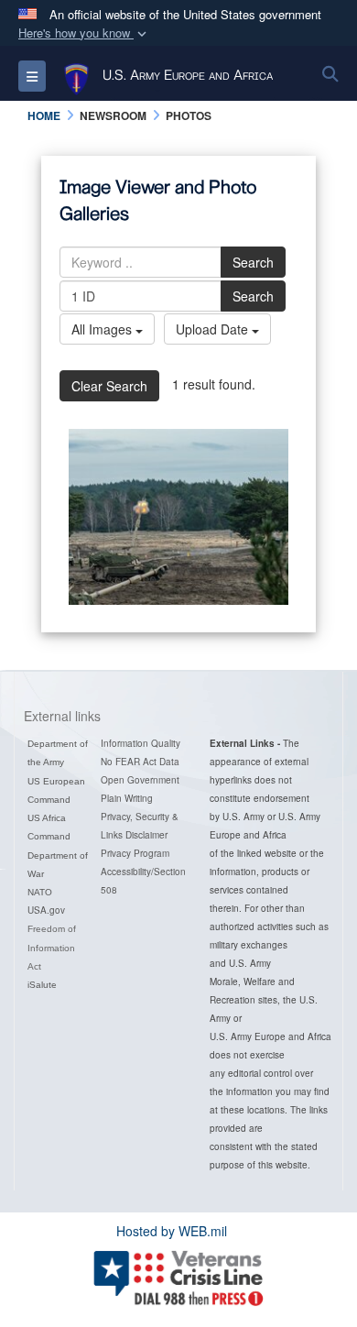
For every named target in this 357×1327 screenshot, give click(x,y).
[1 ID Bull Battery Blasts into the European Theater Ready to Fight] (178, 517)
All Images (103, 329)
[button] (84, 33)
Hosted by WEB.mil (171, 1231)
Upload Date (214, 329)
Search (253, 262)
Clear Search (109, 386)
